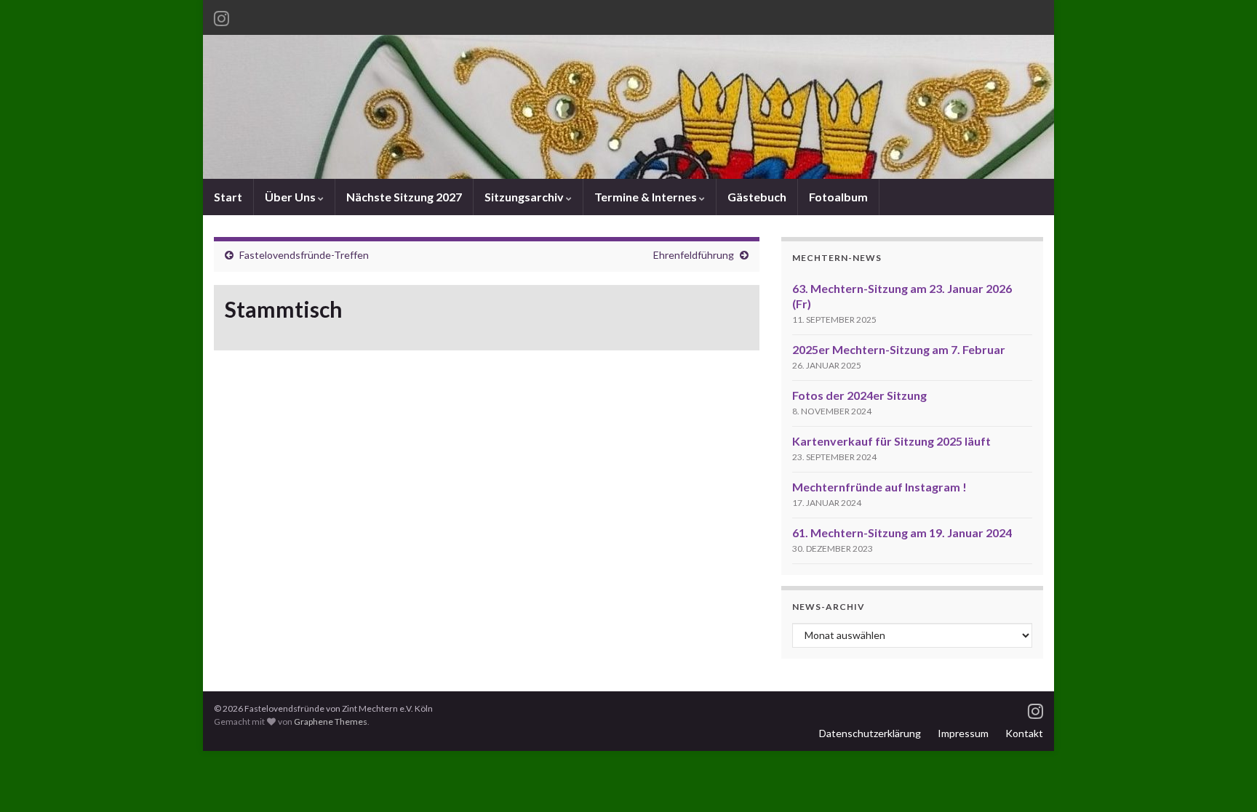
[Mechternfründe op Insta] (221, 15)
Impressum (963, 733)
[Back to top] (1224, 779)
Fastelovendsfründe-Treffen (304, 255)
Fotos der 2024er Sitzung (859, 395)
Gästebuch (756, 197)
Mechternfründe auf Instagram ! (879, 487)
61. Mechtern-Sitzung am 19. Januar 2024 (902, 532)
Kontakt (1024, 733)
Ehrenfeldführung (693, 255)
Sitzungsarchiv (525, 197)
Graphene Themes (330, 721)
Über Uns (291, 197)
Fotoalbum (838, 197)
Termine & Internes (646, 197)
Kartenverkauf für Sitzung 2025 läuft (891, 441)
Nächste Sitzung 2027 (404, 197)
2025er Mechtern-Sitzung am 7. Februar (898, 349)
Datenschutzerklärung (870, 733)
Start (228, 197)
